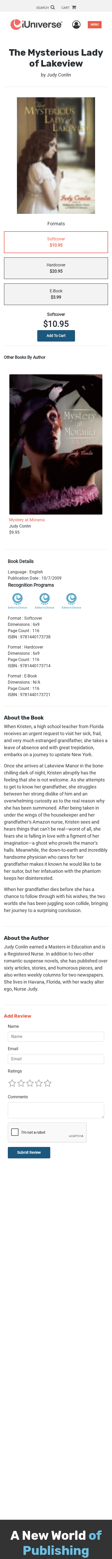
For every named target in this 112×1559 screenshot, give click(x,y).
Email (13, 1048)
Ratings (15, 1071)
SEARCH (42, 8)
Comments (18, 1096)
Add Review (17, 1016)
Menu (95, 24)
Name (13, 1026)
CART (66, 8)
